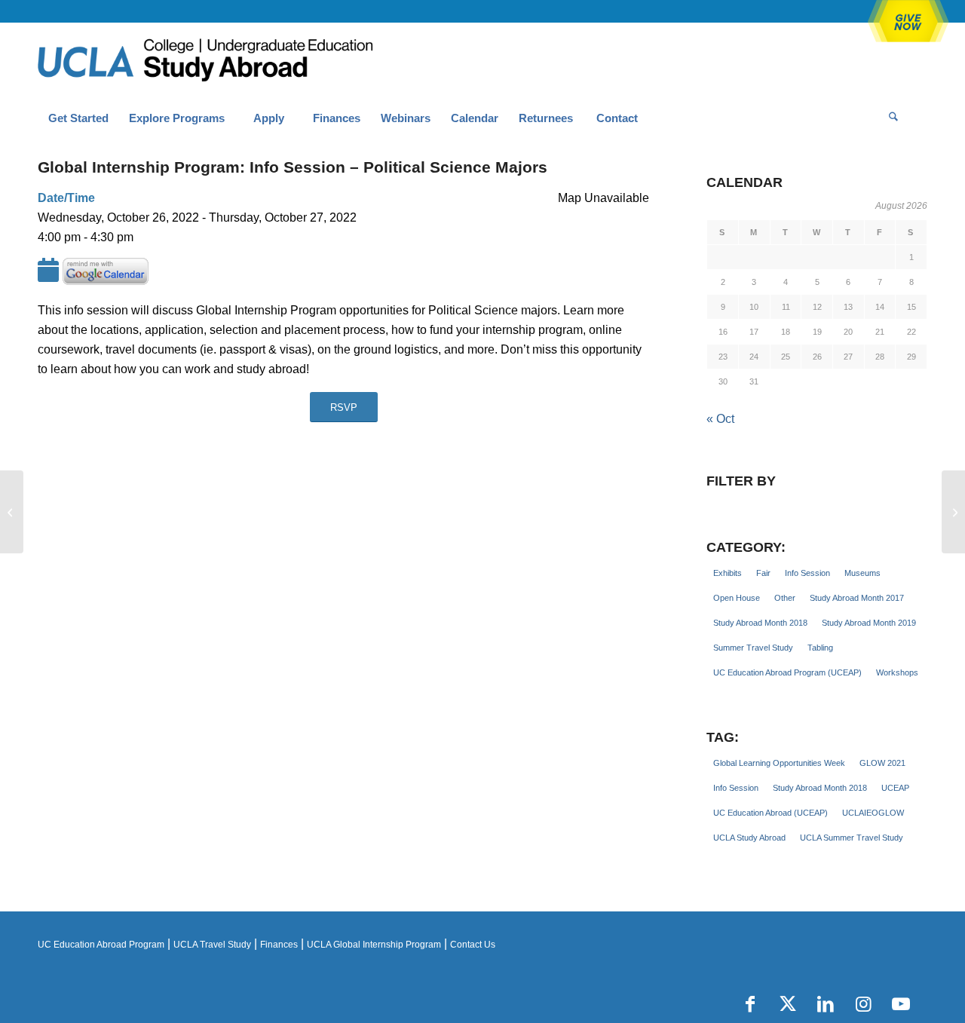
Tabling (820, 647)
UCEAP (895, 787)
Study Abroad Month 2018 (760, 622)
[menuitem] (78, 118)
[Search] (893, 118)
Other (784, 597)
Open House (736, 597)
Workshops (897, 672)
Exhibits (727, 572)
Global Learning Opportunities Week (779, 762)
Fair (763, 572)
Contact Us (472, 944)
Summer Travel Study (753, 647)
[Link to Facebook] (750, 1004)
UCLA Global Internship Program (374, 944)
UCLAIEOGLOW (873, 812)
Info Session (807, 572)
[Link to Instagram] (863, 1004)
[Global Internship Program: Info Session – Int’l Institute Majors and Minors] (11, 511)
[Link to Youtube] (901, 1004)
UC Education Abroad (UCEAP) (770, 812)
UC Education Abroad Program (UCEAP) (787, 672)
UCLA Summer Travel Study (851, 837)
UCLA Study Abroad (749, 837)
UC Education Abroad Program (101, 944)
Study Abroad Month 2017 (857, 597)
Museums (862, 572)
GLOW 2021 (882, 762)
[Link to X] (788, 1004)
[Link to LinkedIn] (825, 1004)
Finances (279, 944)
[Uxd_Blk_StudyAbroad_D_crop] (244, 61)
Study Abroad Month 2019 (869, 622)
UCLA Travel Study (212, 944)
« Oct (720, 418)
